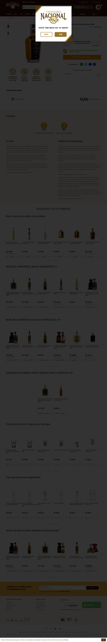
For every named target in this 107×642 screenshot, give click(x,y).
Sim (60, 34)
